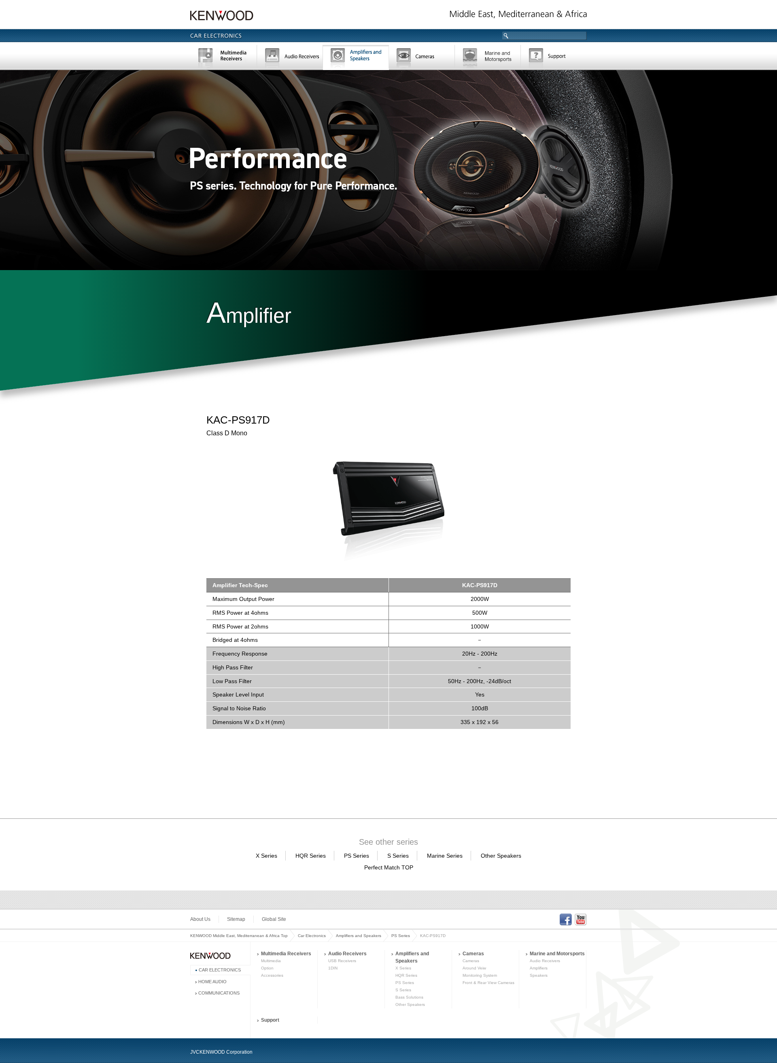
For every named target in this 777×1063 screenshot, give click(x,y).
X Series (266, 855)
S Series (398, 855)
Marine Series (445, 855)
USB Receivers (342, 961)
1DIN (333, 968)
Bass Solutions (409, 997)
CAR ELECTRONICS (220, 969)
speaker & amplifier (356, 58)
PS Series (356, 855)
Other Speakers (501, 855)
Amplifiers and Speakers (358, 935)
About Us (200, 919)
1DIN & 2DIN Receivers (290, 58)
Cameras (422, 58)
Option (267, 968)
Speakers (539, 975)
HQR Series (310, 855)
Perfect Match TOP (388, 867)
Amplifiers (539, 968)
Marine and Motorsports (557, 953)
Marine (488, 58)
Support (554, 58)
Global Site (274, 919)
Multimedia (271, 961)
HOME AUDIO (212, 981)
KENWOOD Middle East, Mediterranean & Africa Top (239, 935)
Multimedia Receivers (286, 953)
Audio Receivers (347, 953)
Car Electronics (312, 935)
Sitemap (236, 919)
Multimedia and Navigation (223, 58)
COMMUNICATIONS (219, 993)
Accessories (272, 975)
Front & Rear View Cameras (488, 982)
